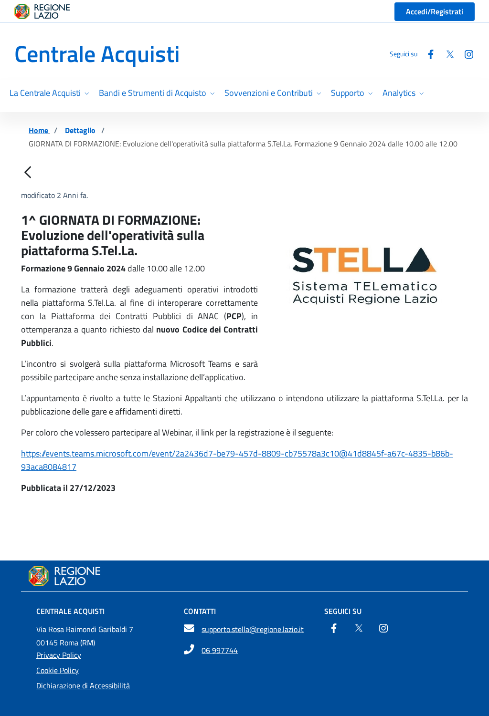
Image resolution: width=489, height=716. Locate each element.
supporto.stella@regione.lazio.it (253, 629)
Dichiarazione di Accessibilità (83, 685)
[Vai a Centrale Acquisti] (244, 576)
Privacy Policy (58, 655)
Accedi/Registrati (434, 11)
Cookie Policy (57, 670)
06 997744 (220, 650)
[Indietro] (27, 173)
